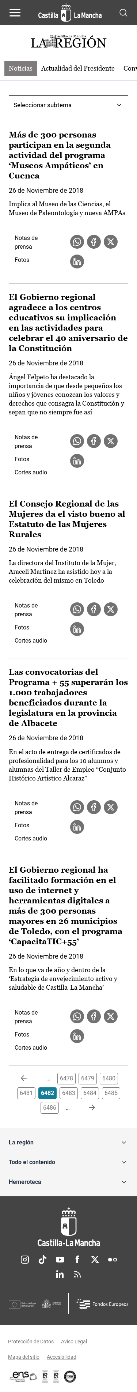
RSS (77, 1274)
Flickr (112, 1259)
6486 (49, 1107)
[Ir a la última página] (86, 1108)
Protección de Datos (31, 1341)
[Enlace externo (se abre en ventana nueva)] (56, 1376)
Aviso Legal (74, 1341)
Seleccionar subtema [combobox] (43, 105)
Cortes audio (31, 472)
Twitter (95, 1259)
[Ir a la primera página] (29, 1078)
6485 (111, 1093)
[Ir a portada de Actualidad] (68, 42)
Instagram (25, 1259)
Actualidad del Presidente (78, 68)
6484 (89, 1093)
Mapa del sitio (23, 1357)
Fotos (22, 259)
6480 (108, 1078)
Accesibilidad (61, 1357)
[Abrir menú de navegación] (15, 12)
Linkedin (60, 1274)
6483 (68, 1093)
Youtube (60, 1259)
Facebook (77, 1259)
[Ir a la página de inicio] (70, 12)
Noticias (21, 68)
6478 (66, 1078)
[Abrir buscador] (123, 12)
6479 (87, 1078)
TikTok (42, 1259)
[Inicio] (68, 1226)
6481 (26, 1093)
